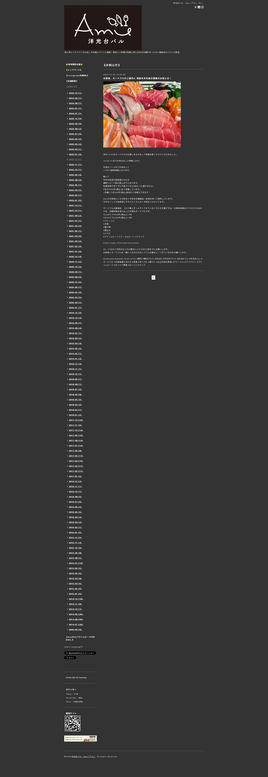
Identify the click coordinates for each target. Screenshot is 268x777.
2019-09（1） (75, 323)
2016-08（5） (75, 496)
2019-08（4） (75, 328)
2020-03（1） (75, 302)
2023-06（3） (75, 139)
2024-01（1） (75, 113)
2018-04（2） (75, 405)
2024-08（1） (75, 103)
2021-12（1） (75, 205)
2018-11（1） (75, 369)
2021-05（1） (75, 231)
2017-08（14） (76, 440)
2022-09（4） (75, 175)
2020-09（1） (75, 272)
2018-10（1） (75, 374)
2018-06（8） (75, 394)
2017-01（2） (75, 476)
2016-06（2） (75, 507)
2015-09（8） (75, 553)
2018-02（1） (75, 410)
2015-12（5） (75, 537)
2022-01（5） (75, 200)
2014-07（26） (76, 624)
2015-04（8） (75, 578)
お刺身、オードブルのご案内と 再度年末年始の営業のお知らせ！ (137, 78)
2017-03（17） (76, 466)
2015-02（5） (75, 588)
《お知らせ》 (72, 86)
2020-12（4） (75, 256)
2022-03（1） (75, 195)
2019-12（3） (75, 313)
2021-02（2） (75, 246)
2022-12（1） (75, 159)
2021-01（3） (75, 251)
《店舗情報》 (72, 81)
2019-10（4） (75, 318)
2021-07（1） (75, 221)
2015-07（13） (76, 563)
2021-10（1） (75, 210)
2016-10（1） (75, 491)
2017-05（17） (76, 456)
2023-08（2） (75, 129)
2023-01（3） (75, 154)
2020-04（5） (75, 297)
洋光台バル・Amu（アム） (83, 756)
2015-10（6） (75, 548)
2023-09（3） (75, 123)
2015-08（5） (75, 558)
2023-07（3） (75, 134)
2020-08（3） (75, 277)
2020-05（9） (75, 292)
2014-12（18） (76, 599)
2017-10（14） (76, 430)
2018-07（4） (75, 389)
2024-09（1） (75, 98)
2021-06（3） (75, 226)
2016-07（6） (75, 502)
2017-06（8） (75, 451)
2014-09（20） (76, 614)
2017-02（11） (76, 471)
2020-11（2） (75, 261)
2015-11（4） (75, 542)
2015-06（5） (75, 568)
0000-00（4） (75, 629)
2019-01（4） (75, 359)
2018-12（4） (75, 364)
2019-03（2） (75, 348)
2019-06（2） (75, 338)
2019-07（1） (75, 333)
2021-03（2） (75, 241)
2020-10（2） (75, 267)
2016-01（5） (75, 532)
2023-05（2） (75, 144)
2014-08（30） (76, 619)
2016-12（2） (75, 481)
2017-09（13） (76, 435)
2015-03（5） (75, 583)
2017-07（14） (76, 445)
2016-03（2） (75, 522)
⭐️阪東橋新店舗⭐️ (74, 64)
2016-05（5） (75, 512)
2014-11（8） (75, 604)
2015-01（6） (75, 594)
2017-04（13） (76, 461)
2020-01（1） (75, 307)
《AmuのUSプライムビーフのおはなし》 (80, 638)
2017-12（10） (76, 420)
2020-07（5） (75, 282)
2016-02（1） (75, 527)
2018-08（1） (75, 384)
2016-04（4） (75, 517)
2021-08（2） (75, 215)
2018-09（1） (75, 379)
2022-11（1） (75, 164)
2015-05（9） (75, 573)
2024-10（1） (75, 93)
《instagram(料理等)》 (77, 75)
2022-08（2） (75, 180)
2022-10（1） (75, 169)
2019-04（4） (75, 343)
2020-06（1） (75, 287)
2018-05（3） (75, 399)
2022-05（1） (75, 185)
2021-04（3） (75, 236)
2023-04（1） (75, 149)
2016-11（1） (75, 486)
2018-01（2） (75, 415)
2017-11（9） (75, 425)
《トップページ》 (74, 70)
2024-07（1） (75, 108)
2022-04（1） (75, 190)
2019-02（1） (75, 353)
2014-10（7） (75, 609)
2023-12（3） (75, 118)
